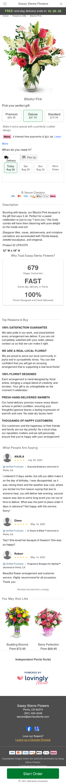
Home (6, 15)
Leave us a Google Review (33, 740)
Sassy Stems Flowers (33, 3)
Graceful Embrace (36, 466)
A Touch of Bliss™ (36, 530)
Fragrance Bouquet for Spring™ (43, 563)
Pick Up (31, 157)
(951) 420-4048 (33, 713)
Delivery (11, 160)
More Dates (55, 167)
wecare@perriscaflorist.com (33, 716)
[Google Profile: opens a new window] (37, 728)
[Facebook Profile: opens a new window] (29, 728)
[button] (58, 775)
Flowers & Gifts (19, 15)
